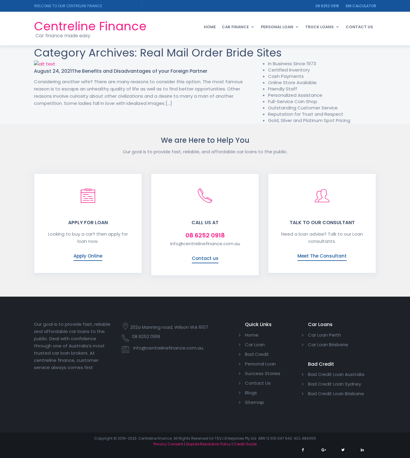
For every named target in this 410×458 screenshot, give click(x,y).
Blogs (251, 392)
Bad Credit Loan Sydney (334, 384)
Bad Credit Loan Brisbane (336, 393)
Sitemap (254, 402)
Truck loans (319, 27)
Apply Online (88, 256)
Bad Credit (257, 354)
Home (210, 27)
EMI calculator (361, 5)
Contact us (205, 258)
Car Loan (255, 344)
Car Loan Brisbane (328, 344)
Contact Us (359, 27)
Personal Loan (277, 27)
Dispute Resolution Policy (208, 444)
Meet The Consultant (322, 256)
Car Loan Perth (324, 335)
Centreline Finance (90, 26)
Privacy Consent (168, 444)
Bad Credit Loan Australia (336, 374)
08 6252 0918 (327, 5)
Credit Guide (245, 444)
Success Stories (262, 373)
